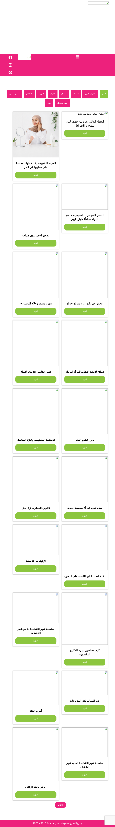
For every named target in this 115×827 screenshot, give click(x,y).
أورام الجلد (36, 710)
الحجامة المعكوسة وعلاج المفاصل (36, 439)
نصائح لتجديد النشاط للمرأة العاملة (85, 371)
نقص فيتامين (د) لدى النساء (36, 371)
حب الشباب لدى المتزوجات (85, 700)
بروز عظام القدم (84, 439)
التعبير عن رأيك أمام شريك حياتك (84, 303)
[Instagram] (10, 65)
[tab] (104, 94)
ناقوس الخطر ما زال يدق (36, 507)
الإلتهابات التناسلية (36, 560)
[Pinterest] (10, 72)
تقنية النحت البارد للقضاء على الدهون (84, 576)
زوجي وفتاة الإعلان (35, 786)
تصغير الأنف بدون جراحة (35, 235)
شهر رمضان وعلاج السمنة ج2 (35, 303)
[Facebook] (10, 57)
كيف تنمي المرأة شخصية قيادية (84, 507)
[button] (77, 57)
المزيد (84, 133)
